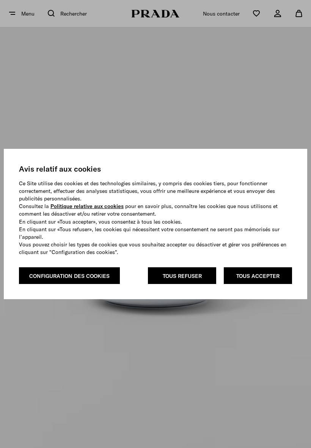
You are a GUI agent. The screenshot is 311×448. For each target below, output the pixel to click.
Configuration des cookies (69, 276)
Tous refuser (182, 276)
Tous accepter (258, 276)
